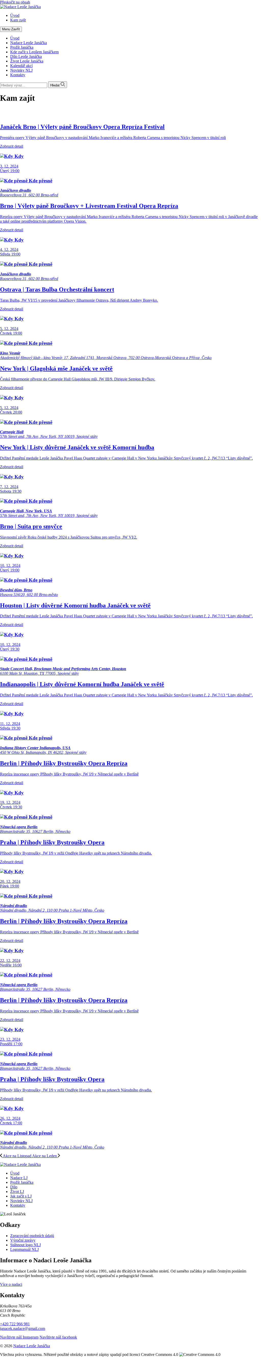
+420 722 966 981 (15, 1324)
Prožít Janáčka (21, 47)
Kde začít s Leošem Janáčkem (34, 52)
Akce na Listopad (17, 1156)
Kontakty (17, 75)
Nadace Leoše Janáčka (28, 43)
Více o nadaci (11, 1284)
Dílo (13, 1187)
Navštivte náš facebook (58, 1337)
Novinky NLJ (21, 70)
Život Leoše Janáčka (26, 61)
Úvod (14, 38)
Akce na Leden (45, 1156)
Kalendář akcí (21, 65)
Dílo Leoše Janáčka (26, 56)
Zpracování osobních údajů (32, 1235)
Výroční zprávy (22, 1240)
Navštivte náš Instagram (19, 1337)
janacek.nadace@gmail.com (22, 1328)
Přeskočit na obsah (15, 2)
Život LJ (17, 1191)
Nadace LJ (19, 1178)
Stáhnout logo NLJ (25, 1245)
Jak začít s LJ (21, 1196)
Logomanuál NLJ (24, 1249)
